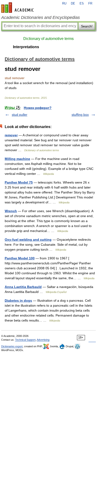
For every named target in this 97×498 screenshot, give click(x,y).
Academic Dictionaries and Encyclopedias (40, 17)
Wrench (11, 211)
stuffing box (80, 114)
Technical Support (25, 339)
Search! (87, 26)
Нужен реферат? (38, 108)
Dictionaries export (12, 346)
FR (90, 3)
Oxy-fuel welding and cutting (28, 239)
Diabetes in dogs (18, 300)
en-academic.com (18, 7)
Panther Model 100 (20, 258)
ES (82, 3)
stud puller (19, 114)
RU (64, 3)
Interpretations (26, 47)
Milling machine (17, 159)
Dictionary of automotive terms (48, 39)
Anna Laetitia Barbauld (23, 287)
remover (11, 135)
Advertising (43, 339)
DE (73, 3)
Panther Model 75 (19, 182)
